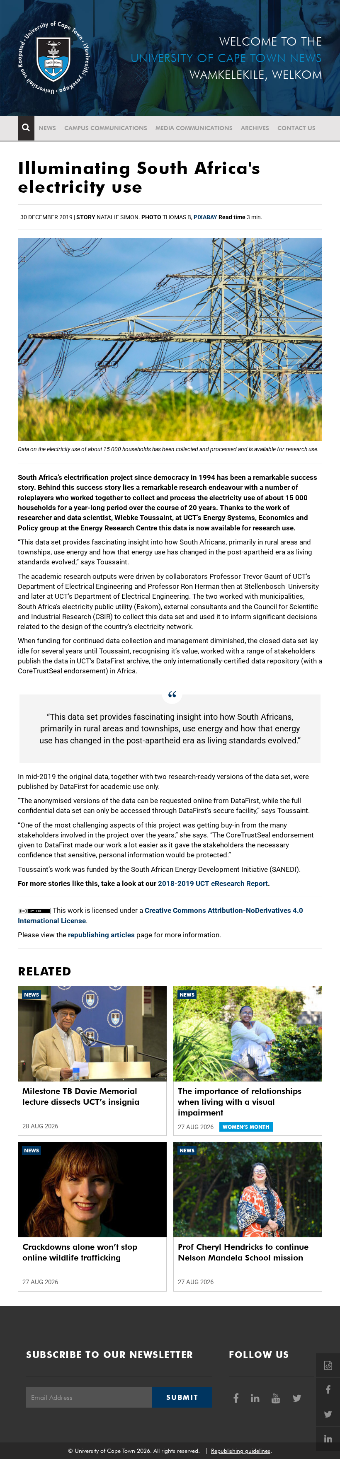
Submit (182, 1397)
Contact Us (296, 128)
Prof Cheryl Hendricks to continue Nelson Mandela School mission (243, 1252)
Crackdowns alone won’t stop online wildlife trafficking (79, 1252)
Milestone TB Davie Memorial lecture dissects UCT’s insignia (80, 1096)
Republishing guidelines (240, 1450)
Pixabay (205, 217)
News (47, 128)
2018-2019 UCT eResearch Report (213, 883)
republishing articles (101, 935)
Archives (255, 128)
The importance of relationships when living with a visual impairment (239, 1102)
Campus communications (105, 128)
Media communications (194, 128)
